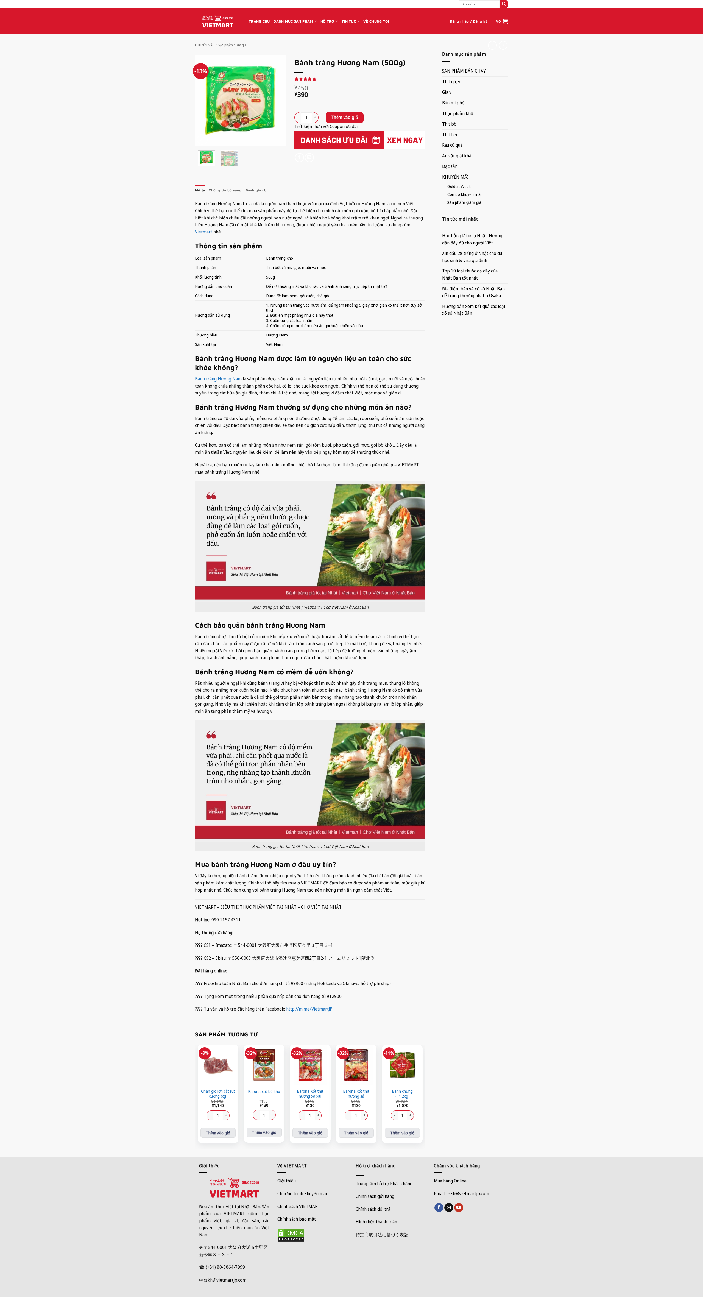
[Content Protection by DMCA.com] (291, 1235)
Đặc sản (449, 166)
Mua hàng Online (450, 1181)
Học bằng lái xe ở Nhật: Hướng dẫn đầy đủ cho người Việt (472, 239)
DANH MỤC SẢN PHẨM (293, 21)
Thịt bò (449, 124)
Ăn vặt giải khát (457, 156)
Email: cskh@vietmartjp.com (461, 1193)
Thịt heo (450, 135)
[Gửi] (504, 4)
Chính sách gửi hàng (375, 1196)
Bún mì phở (453, 103)
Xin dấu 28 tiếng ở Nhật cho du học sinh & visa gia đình (472, 256)
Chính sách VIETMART (298, 1206)
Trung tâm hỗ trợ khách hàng (384, 1184)
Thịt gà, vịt (452, 82)
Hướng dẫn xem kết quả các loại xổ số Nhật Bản (473, 309)
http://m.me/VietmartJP (309, 1009)
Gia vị (447, 92)
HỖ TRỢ (327, 21)
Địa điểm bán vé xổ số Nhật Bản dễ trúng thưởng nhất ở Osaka (473, 292)
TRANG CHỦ (259, 21)
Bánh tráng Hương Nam (218, 379)
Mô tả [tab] (200, 190)
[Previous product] (503, 45)
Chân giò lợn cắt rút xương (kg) (218, 1094)
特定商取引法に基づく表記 (382, 1235)
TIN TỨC (349, 21)
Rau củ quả (452, 145)
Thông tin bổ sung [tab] (225, 190)
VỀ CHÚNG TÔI (376, 21)
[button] (469, 21)
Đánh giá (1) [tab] (256, 190)
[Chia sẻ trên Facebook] (299, 157)
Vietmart (203, 232)
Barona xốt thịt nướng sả (356, 1094)
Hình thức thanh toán (376, 1222)
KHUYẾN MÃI (204, 45)
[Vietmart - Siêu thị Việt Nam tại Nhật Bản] (218, 21)
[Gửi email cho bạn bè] (309, 157)
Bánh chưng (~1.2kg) (402, 1094)
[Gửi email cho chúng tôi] (448, 1207)
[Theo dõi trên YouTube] (458, 1207)
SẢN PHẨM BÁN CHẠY (464, 71)
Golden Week (459, 186)
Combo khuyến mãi (464, 194)
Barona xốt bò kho (264, 1091)
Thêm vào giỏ (344, 117)
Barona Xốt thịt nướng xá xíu (310, 1094)
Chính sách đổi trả (373, 1209)
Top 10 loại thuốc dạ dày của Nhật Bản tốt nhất (470, 274)
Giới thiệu (286, 1181)
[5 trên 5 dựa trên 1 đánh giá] (359, 79)
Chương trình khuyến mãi (302, 1193)
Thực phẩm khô (457, 113)
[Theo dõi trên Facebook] (438, 1207)
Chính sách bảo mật (296, 1219)
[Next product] (492, 45)
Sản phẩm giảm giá (232, 45)
